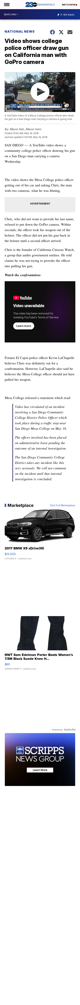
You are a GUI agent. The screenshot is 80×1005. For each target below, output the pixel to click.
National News (20, 31)
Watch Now (69, 4)
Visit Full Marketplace (62, 505)
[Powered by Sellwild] (69, 729)
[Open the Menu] (6, 4)
